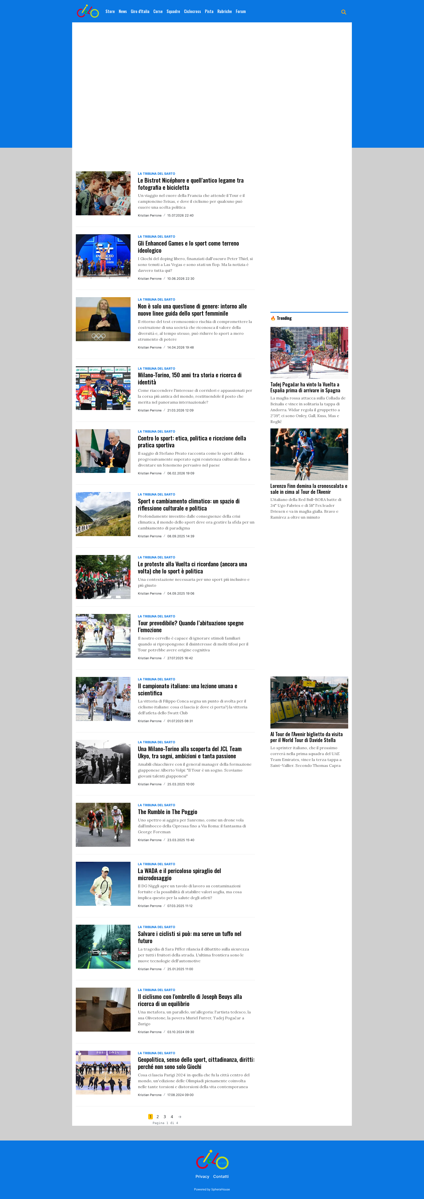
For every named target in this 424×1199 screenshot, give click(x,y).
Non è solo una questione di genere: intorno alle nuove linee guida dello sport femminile (192, 309)
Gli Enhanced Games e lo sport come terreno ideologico (188, 246)
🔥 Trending (281, 318)
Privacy (202, 1176)
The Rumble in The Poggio (167, 811)
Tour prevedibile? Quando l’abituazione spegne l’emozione (191, 626)
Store (110, 11)
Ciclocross (192, 11)
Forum (241, 11)
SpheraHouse (220, 1189)
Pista (209, 11)
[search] (343, 11)
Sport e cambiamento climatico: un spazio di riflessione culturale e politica (189, 504)
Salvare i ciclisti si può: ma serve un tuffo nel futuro (189, 937)
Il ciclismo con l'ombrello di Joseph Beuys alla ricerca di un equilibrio (190, 1000)
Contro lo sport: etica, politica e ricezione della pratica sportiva (192, 441)
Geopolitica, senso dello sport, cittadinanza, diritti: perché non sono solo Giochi (196, 1063)
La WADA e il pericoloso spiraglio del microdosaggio (179, 874)
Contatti (221, 1176)
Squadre (173, 11)
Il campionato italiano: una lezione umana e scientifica (187, 689)
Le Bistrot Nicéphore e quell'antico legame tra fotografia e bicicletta (191, 183)
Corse (158, 11)
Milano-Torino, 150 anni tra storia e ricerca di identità (190, 378)
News (123, 11)
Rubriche (224, 11)
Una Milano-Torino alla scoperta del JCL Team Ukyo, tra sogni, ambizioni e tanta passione (190, 752)
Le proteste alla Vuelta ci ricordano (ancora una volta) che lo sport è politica (192, 567)
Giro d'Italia (140, 11)
